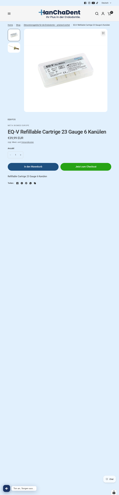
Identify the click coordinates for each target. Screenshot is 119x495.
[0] (108, 13)
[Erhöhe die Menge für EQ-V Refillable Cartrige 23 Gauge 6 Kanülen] (20, 155)
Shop (18, 25)
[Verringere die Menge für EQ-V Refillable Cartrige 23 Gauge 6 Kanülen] (10, 155)
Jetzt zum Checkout (85, 166)
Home (10, 25)
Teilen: (11, 183)
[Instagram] (89, 3)
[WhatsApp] (30, 183)
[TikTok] (97, 3)
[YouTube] (93, 3)
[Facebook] (85, 3)
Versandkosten (27, 142)
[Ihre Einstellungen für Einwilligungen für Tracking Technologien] (114, 492)
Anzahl (11, 148)
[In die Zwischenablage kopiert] (35, 183)
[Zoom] (103, 33)
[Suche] (97, 13)
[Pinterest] (26, 183)
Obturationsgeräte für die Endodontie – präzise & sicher (47, 25)
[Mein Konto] (103, 13)
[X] (22, 183)
